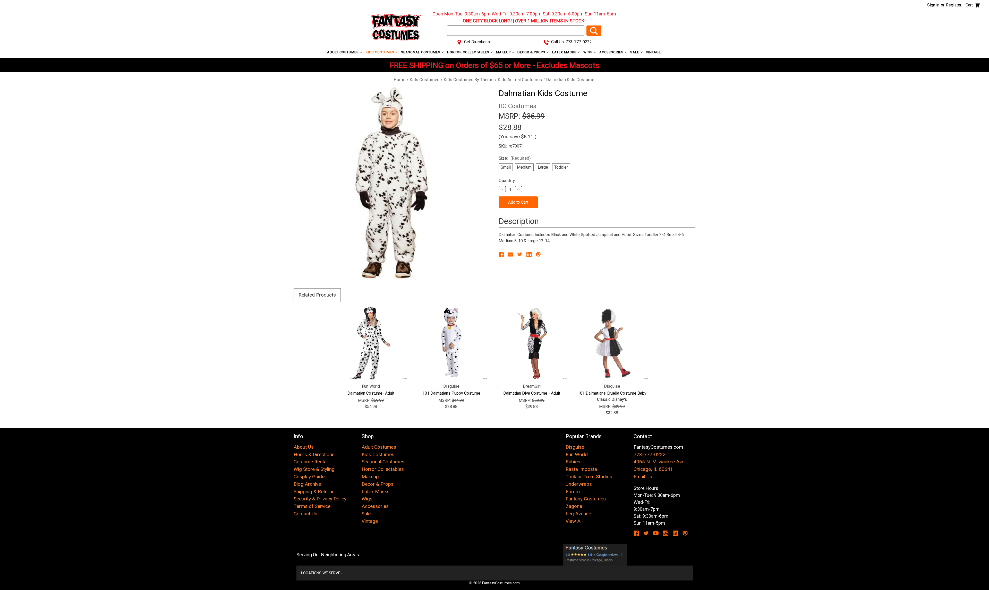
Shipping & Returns (314, 491)
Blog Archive (307, 484)
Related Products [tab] (317, 295)
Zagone (574, 506)
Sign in (933, 5)
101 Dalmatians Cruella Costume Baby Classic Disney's (612, 396)
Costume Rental (311, 462)
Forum (573, 491)
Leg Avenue (578, 514)
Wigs (588, 52)
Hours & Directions (314, 454)
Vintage (653, 52)
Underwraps (579, 484)
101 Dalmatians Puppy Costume (451, 393)
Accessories (612, 52)
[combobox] (515, 30)
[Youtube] (656, 533)
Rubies (573, 462)
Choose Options (371, 343)
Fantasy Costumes (586, 499)
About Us (304, 447)
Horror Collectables (468, 52)
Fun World (577, 454)
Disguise (575, 447)
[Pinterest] (538, 254)
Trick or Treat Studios (589, 477)
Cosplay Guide (309, 477)
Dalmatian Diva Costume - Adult (531, 393)
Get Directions (476, 41)
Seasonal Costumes (421, 52)
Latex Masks (565, 52)
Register (953, 5)
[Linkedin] (529, 254)
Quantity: (507, 180)
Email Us (643, 477)
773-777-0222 (650, 454)
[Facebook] (501, 254)
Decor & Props (531, 52)
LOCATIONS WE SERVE (320, 573)
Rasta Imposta (581, 469)
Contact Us (305, 514)
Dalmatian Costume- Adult (370, 393)
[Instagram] (665, 533)
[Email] (510, 254)
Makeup (504, 52)
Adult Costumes (343, 52)
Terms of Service (312, 506)
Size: (515, 158)
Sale (635, 52)
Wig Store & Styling (314, 469)
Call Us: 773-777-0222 (571, 41)
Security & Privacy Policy (320, 499)
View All (574, 521)
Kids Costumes (380, 52)
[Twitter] (519, 254)
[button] (595, 555)
